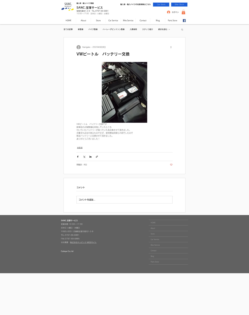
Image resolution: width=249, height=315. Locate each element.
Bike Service (155, 245)
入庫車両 (133, 29)
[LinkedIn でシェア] (90, 156)
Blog (152, 256)
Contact (153, 250)
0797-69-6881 (72, 235)
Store (153, 234)
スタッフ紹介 (147, 29)
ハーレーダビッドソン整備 (114, 29)
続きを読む (162, 29)
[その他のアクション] (170, 47)
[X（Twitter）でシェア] (84, 156)
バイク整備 (93, 29)
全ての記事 (68, 29)
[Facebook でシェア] (78, 156)
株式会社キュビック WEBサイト (83, 242)
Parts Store (155, 262)
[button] (183, 12)
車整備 (80, 29)
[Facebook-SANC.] (184, 20)
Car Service (155, 239)
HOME (153, 222)
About (153, 228)
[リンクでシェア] (97, 156)
